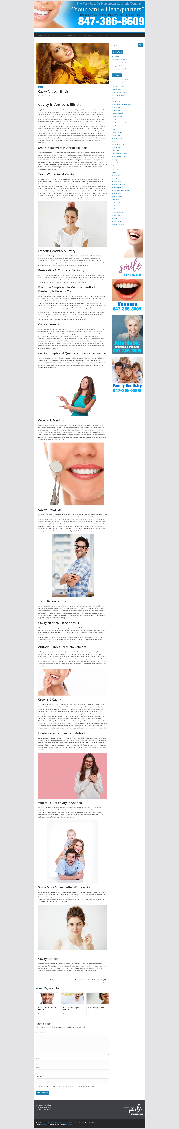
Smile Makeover (116, 187)
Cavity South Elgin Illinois (71, 1008)
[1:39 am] (39, 95)
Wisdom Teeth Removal (119, 224)
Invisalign (115, 160)
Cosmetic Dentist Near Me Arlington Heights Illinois (91, 981)
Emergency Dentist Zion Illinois (121, 66)
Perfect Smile (116, 175)
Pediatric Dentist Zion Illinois (120, 63)
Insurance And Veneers (119, 157)
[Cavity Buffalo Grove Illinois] (47, 994)
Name (39, 1058)
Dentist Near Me (102, 35)
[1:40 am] (89, 1010)
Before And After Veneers (119, 92)
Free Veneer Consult (118, 144)
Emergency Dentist (117, 138)
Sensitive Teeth (116, 181)
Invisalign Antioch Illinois (47, 980)
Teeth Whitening (117, 197)
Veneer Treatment (117, 215)
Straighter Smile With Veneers (121, 190)
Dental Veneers (69, 35)
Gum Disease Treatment (119, 153)
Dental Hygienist (117, 117)
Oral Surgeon (116, 169)
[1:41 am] (64, 1013)
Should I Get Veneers (118, 184)
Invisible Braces (116, 163)
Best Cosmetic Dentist (118, 95)
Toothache (115, 209)
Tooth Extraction (117, 203)
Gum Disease (116, 150)
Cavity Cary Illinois (96, 1007)
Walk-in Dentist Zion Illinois (120, 69)
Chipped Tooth (116, 101)
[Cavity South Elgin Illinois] (72, 994)
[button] (60, 35)
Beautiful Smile (116, 89)
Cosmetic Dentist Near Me (120, 110)
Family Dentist (116, 141)
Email (38, 1067)
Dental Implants (86, 35)
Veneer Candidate (117, 212)
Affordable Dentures (118, 86)
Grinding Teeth (116, 147)
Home (40, 35)
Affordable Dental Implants (120, 80)
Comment (40, 1033)
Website (39, 1076)
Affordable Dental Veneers (120, 83)
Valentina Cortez (46, 95)
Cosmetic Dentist (117, 107)
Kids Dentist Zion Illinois (119, 60)
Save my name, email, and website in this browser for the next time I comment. (66, 1086)
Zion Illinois (115, 57)
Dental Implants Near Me (119, 123)
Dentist (114, 129)
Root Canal (115, 178)
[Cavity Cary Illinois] (98, 994)
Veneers (114, 218)
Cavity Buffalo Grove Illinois (47, 1008)
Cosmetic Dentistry (52, 35)
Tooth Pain (115, 206)
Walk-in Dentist (116, 221)
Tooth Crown (116, 200)
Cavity (40, 87)
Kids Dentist (115, 166)
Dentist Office (116, 135)
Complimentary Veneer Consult (121, 104)
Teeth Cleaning (116, 193)
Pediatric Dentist (117, 172)
